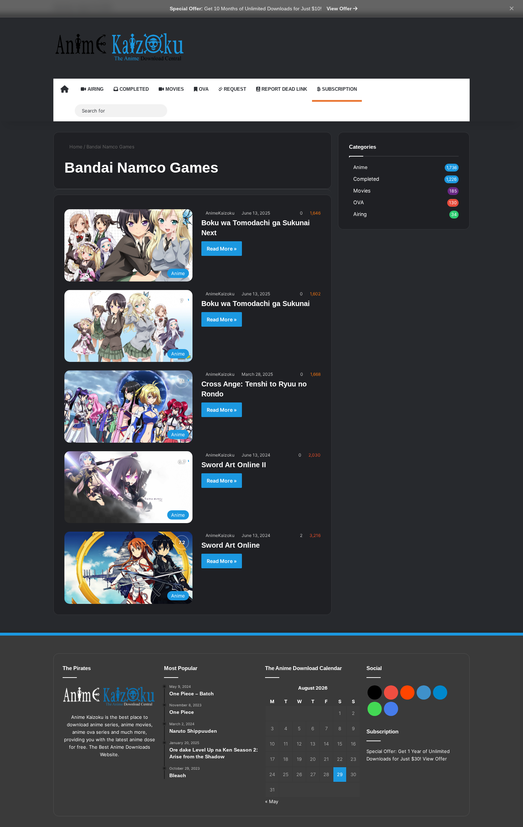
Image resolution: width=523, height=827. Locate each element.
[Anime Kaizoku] (119, 46)
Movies (174, 89)
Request (234, 89)
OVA (202, 89)
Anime (360, 167)
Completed (133, 89)
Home (75, 146)
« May (271, 801)
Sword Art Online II (233, 465)
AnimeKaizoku (220, 213)
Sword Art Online (230, 545)
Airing (95, 89)
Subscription (339, 89)
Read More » (222, 249)
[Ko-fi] (391, 709)
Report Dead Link (283, 89)
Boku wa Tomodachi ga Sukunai (255, 303)
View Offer (340, 8)
